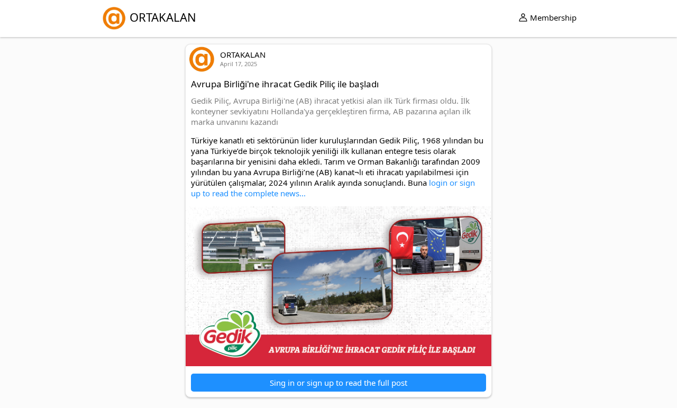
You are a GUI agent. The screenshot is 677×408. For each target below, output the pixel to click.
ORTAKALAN (163, 17)
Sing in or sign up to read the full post (338, 382)
